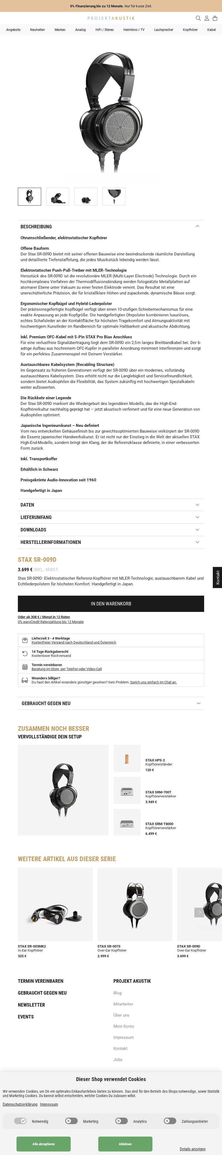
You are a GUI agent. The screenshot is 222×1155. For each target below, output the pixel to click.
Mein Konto (123, 1026)
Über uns (121, 1015)
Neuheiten (37, 30)
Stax (25, 559)
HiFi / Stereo (105, 30)
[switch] (20, 1121)
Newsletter (31, 1005)
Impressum (123, 1037)
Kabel (211, 30)
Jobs (117, 1059)
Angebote (13, 30)
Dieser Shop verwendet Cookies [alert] (111, 1079)
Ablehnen (125, 1144)
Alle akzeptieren (43, 1144)
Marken (60, 30)
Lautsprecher (163, 30)
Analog (80, 30)
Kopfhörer (190, 30)
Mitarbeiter (123, 1004)
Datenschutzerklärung (20, 1104)
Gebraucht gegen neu (42, 993)
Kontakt (120, 1048)
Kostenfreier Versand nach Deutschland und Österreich (74, 642)
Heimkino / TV (134, 30)
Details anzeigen (192, 1149)
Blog (117, 993)
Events (26, 1017)
